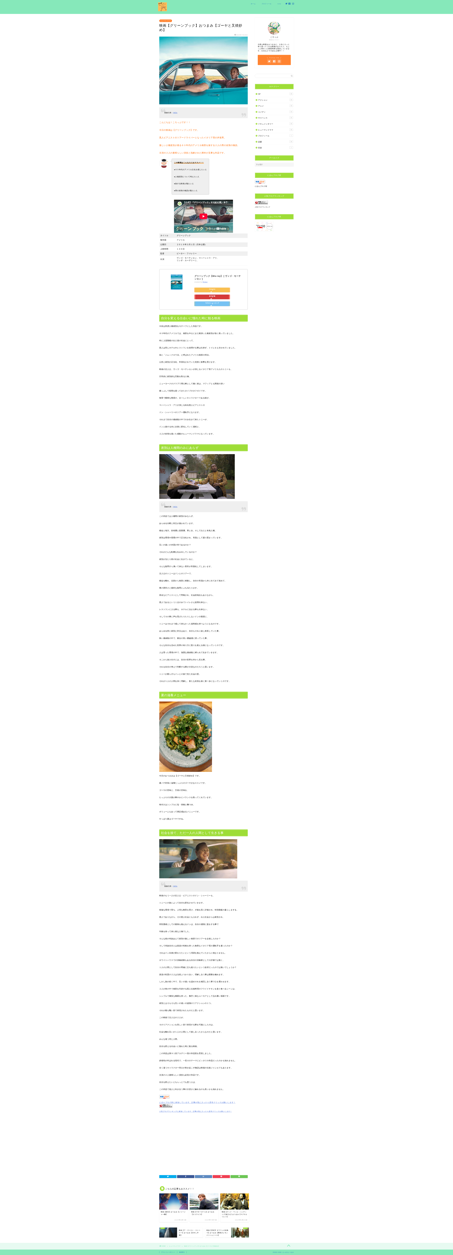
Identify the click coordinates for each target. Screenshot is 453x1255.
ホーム (253, 4)
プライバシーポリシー (168, 1252)
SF (275, 94)
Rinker (205, 282)
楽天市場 (212, 296)
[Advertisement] (203, 1142)
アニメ (275, 106)
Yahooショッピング (212, 303)
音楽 (275, 148)
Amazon (212, 289)
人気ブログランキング (262, 207)
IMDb (175, 113)
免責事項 (182, 1252)
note (279, 4)
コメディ (275, 112)
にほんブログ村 (261, 186)
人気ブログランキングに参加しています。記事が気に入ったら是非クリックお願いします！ (195, 1111)
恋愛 (275, 142)
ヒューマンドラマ (165, 20)
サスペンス (275, 118)
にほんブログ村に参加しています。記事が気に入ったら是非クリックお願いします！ (197, 1102)
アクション (275, 100)
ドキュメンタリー (275, 124)
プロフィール (267, 4)
